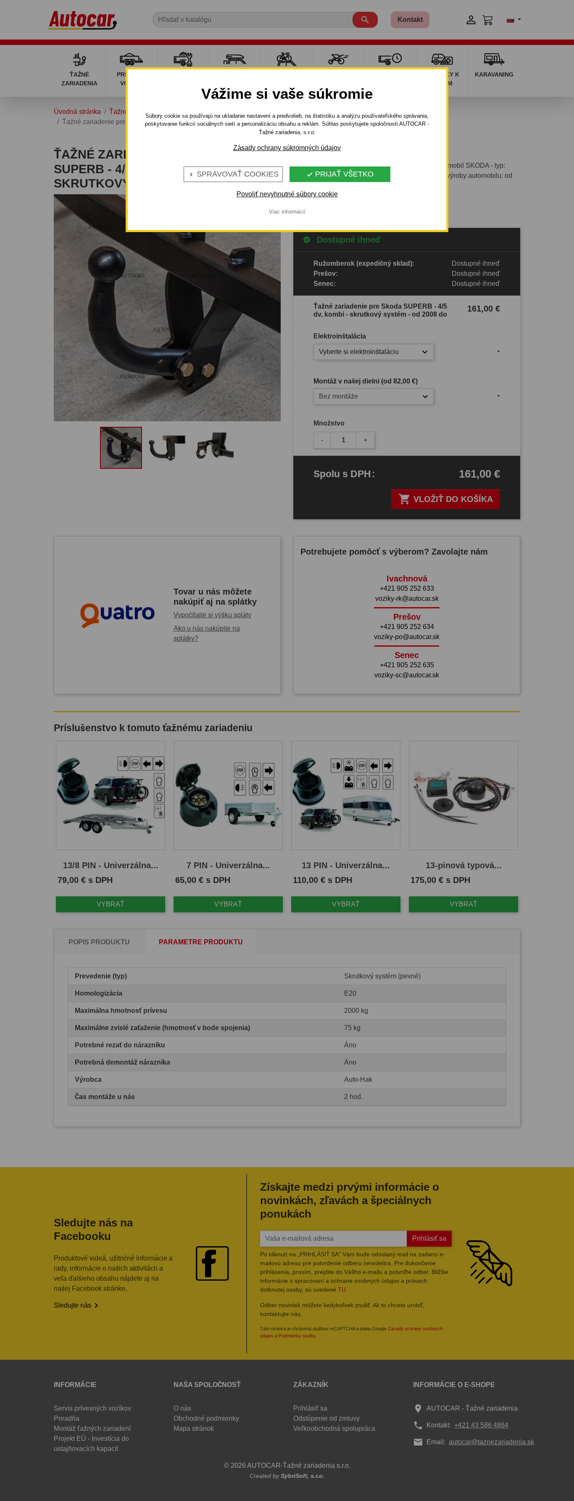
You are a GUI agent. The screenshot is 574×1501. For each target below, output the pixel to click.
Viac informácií (287, 212)
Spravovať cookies (233, 174)
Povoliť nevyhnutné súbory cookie (287, 194)
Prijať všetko (340, 174)
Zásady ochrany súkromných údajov (287, 147)
